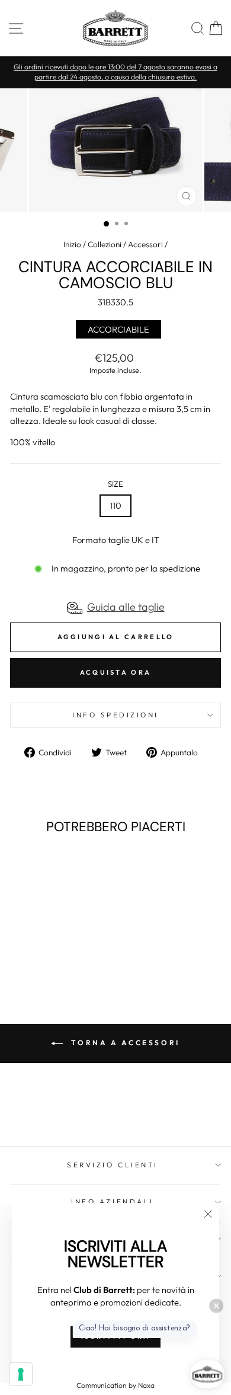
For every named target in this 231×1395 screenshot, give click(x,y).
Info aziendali (112, 1201)
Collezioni (104, 244)
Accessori (145, 244)
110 (115, 505)
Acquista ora (116, 672)
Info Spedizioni (115, 714)
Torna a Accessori (124, 1042)
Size (115, 484)
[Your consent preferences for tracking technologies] (20, 1374)
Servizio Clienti (112, 1164)
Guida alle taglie (126, 607)
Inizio (72, 244)
